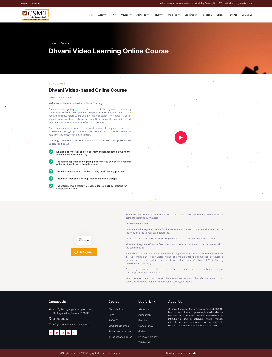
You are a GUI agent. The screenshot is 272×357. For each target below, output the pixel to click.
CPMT (112, 314)
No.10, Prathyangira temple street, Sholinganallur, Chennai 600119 (73, 311)
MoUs (113, 14)
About (101, 15)
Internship (172, 15)
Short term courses (119, 331)
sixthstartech (188, 352)
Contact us (247, 15)
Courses (125, 15)
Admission (141, 15)
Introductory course (120, 336)
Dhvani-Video (116, 309)
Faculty (157, 15)
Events (233, 15)
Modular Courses (118, 325)
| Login (23, 3)
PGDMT (113, 320)
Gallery (220, 15)
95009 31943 (61, 318)
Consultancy (190, 15)
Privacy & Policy (148, 336)
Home (91, 15)
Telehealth (206, 15)
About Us (144, 309)
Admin (35, 3)
